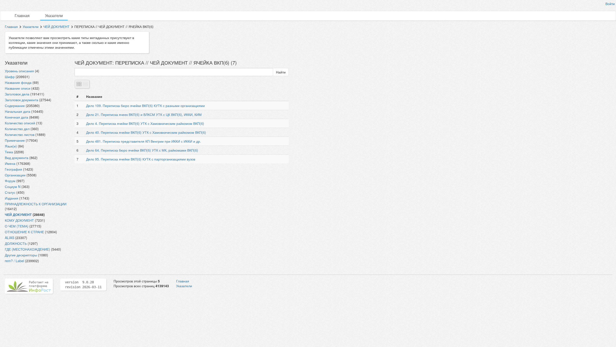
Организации (15, 175)
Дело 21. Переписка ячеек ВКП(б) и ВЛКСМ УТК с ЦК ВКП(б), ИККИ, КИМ (144, 114)
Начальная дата (17, 111)
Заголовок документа (21, 99)
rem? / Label (14, 260)
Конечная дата (16, 117)
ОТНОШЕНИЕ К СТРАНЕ (24, 231)
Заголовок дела (17, 94)
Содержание (15, 105)
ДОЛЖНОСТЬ (16, 243)
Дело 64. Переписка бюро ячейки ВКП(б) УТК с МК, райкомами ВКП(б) (142, 150)
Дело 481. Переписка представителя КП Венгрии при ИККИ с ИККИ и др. (143, 141)
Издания (11, 198)
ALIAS (9, 237)
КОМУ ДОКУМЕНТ (19, 220)
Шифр (10, 76)
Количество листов (19, 134)
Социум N (12, 186)
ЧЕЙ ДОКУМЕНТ (56, 26)
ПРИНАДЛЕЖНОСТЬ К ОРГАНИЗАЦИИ (35, 203)
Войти (610, 3)
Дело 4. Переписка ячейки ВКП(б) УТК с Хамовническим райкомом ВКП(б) (145, 123)
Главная (22, 15)
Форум (10, 180)
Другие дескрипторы (21, 255)
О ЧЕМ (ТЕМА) (16, 226)
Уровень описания (19, 70)
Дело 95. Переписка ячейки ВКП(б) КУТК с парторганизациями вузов (140, 159)
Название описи (17, 88)
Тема (9, 151)
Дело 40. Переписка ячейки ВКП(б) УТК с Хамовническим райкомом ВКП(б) (146, 132)
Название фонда (18, 82)
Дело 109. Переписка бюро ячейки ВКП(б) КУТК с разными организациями (145, 105)
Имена (10, 163)
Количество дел (17, 128)
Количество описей (20, 122)
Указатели (54, 15)
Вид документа (16, 157)
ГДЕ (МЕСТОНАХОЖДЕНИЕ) (27, 249)
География (13, 169)
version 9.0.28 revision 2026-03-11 (83, 284)
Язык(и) (11, 146)
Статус (10, 192)
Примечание (15, 140)
